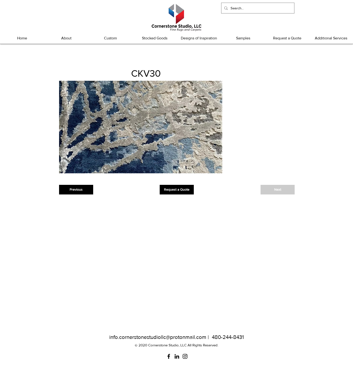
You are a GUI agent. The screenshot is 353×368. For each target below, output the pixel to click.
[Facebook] (168, 356)
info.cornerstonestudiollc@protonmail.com (157, 337)
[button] (155, 38)
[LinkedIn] (177, 356)
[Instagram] (185, 356)
